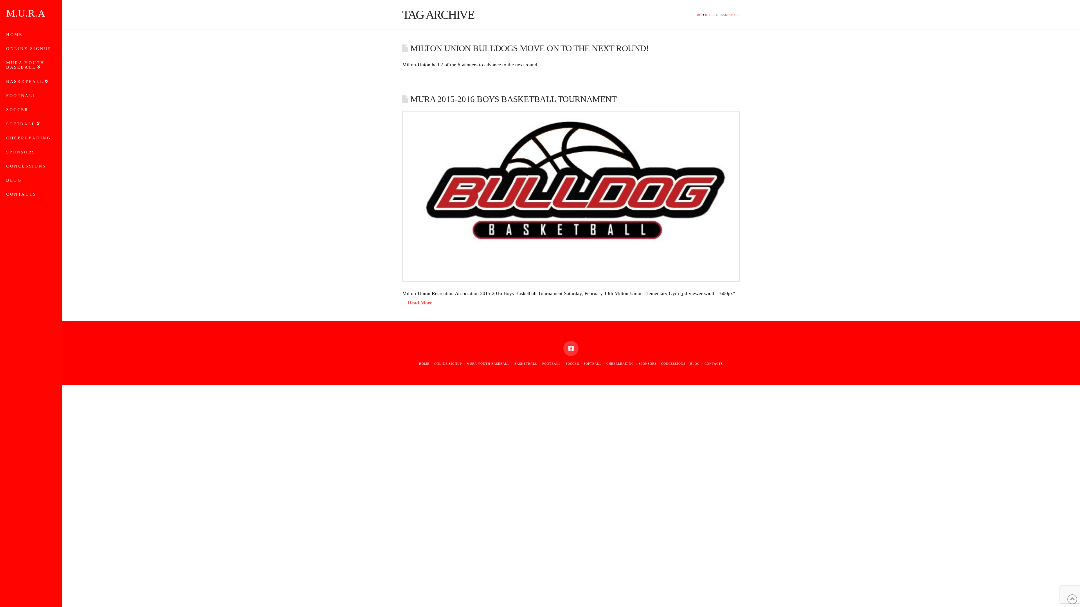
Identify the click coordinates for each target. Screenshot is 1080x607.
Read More (420, 302)
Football (551, 363)
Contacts (714, 363)
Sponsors (647, 363)
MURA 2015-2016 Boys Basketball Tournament (513, 99)
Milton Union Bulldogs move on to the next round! (529, 48)
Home (424, 363)
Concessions (673, 363)
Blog (695, 363)
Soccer (572, 363)
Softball (593, 363)
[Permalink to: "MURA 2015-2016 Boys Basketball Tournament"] (570, 196)
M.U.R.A (25, 13)
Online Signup (448, 363)
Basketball (525, 363)
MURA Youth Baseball (488, 363)
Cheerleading (620, 363)
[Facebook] (571, 348)
